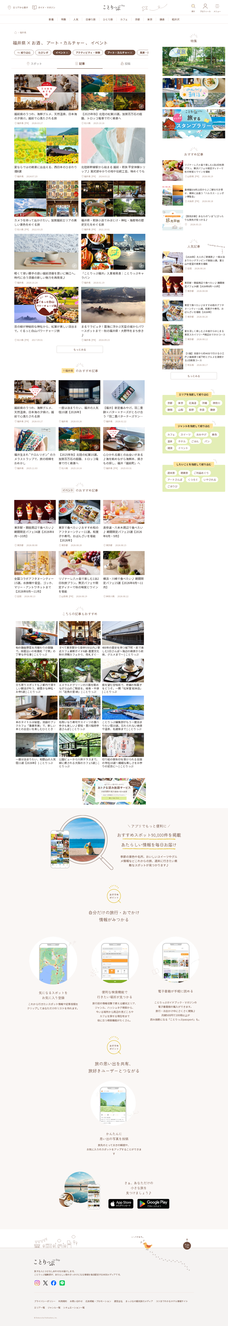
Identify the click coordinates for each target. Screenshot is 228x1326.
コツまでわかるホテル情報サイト (172, 1301)
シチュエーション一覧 (74, 1307)
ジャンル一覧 (54, 1307)
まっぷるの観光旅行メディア (139, 1301)
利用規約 (62, 1301)
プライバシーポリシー (45, 1301)
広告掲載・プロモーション (98, 1301)
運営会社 (118, 1301)
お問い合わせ (76, 1301)
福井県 (23, 32)
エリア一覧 (39, 1307)
